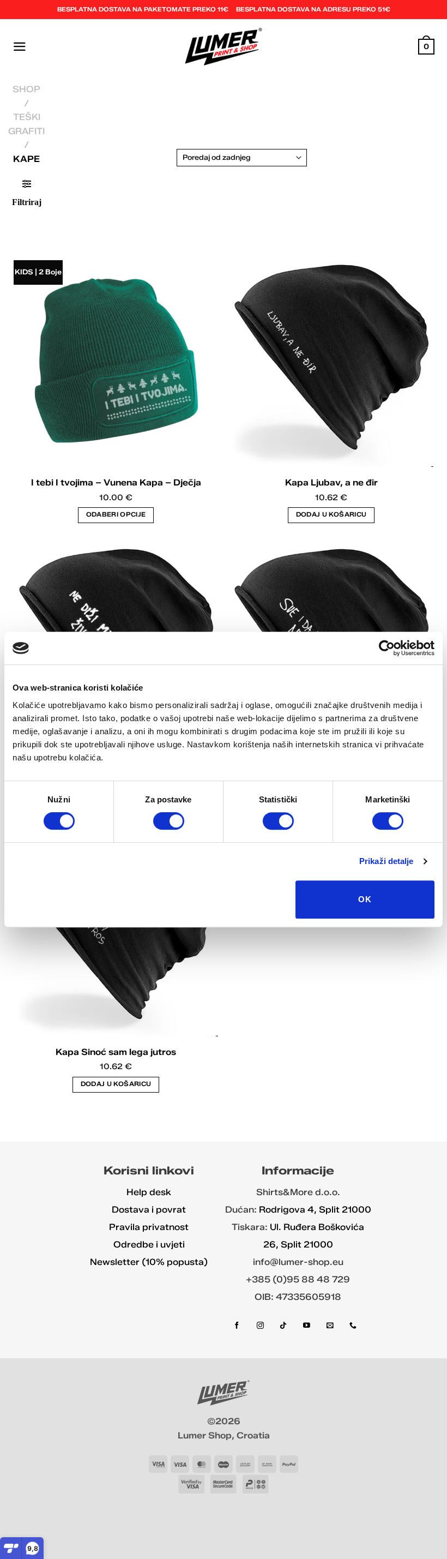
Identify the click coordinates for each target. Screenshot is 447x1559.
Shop (26, 89)
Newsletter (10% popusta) (149, 1262)
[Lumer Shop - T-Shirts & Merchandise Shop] (224, 46)
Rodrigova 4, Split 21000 (315, 1209)
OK (364, 899)
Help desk (148, 1192)
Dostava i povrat (149, 1209)
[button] (19, 47)
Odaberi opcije (116, 514)
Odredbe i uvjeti (149, 1244)
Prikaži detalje (386, 861)
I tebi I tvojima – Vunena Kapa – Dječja (116, 482)
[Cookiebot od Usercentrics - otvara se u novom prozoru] (386, 648)
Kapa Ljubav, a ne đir (331, 482)
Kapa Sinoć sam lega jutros (116, 1052)
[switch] (168, 821)
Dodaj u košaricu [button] (331, 514)
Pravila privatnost (149, 1227)
